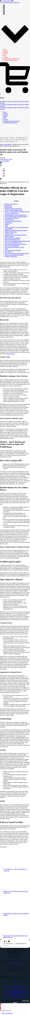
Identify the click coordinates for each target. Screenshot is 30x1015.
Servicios (5, 52)
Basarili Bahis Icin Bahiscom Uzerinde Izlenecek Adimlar (17, 994)
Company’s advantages (11, 256)
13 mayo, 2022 (8, 159)
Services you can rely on (11, 204)
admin (3, 158)
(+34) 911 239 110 (6, 1)
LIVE (6, 225)
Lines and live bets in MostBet (13, 250)
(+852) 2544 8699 (15, 981)
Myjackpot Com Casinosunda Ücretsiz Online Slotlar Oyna (17, 990)
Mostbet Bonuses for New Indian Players (15, 215)
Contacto (5, 57)
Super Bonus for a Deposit (12, 218)
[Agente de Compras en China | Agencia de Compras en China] (15, 106)
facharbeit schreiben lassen (10, 60)
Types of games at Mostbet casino (13, 210)
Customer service (9, 233)
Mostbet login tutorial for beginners (14, 255)
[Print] (0, 179)
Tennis (6, 249)
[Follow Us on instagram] (13, 953)
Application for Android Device (13, 221)
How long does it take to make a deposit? (15, 244)
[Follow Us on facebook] (8, 953)
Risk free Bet (8, 205)
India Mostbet (8, 144)
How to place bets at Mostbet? (13, 238)
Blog (4, 55)
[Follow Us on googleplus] (11, 953)
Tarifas (5, 54)
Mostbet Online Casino (11, 232)
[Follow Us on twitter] (18, 953)
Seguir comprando (7, 1013)
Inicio (4, 49)
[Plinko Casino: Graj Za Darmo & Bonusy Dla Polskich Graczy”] (14, 934)
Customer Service (9, 219)
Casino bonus (8, 222)
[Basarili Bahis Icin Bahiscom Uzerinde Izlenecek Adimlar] (14, 912)
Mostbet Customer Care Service (13, 208)
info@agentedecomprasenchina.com (9, 2)
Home (1, 144)
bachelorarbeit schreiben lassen (11, 58)
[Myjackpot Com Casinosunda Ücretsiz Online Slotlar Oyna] (14, 890)
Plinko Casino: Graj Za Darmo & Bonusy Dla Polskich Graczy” (17, 997)
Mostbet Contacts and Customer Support (15, 235)
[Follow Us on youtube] (21, 953)
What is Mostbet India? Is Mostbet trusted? (16, 216)
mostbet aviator (11, 353)
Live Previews (8, 252)
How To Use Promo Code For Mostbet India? (17, 253)
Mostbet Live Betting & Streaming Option (16, 230)
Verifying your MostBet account (13, 242)
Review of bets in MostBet (12, 245)
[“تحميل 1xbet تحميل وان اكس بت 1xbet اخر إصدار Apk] (14, 867)
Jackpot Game (8, 207)
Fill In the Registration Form (12, 239)
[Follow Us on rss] (16, 953)
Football (7, 224)
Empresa (5, 51)
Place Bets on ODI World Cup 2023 (14, 247)
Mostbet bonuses (9, 236)
